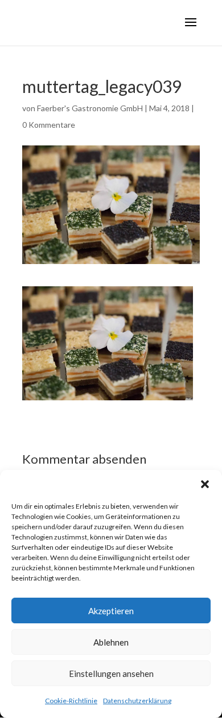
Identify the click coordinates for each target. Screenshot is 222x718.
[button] (205, 484)
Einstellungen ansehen (111, 673)
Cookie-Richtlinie (71, 700)
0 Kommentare (48, 124)
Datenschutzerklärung (137, 700)
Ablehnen (111, 642)
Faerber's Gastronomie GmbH (90, 108)
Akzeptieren (111, 611)
